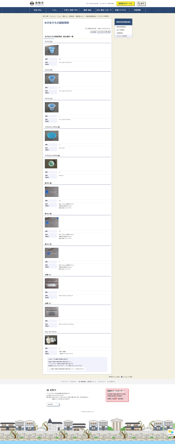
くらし (54, 10)
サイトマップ (65, 381)
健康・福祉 (87, 10)
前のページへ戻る (115, 376)
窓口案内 (50, 404)
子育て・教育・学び (71, 10)
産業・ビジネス (120, 10)
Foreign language (93, 3)
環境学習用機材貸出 (91, 16)
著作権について (92, 381)
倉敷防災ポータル (125, 3)
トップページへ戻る (127, 376)
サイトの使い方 (111, 381)
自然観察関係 (120, 32)
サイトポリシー (73, 381)
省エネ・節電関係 (120, 29)
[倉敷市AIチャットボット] (171, 432)
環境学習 (71, 16)
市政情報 (137, 10)
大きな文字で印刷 (102, 31)
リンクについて (101, 381)
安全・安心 (38, 10)
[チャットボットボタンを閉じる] (173, 429)
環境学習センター (80, 16)
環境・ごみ (65, 16)
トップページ (53, 16)
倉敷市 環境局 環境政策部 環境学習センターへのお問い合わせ (67, 369)
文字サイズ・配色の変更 (108, 3)
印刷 (92, 31)
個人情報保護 (82, 381)
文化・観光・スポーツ (104, 10)
